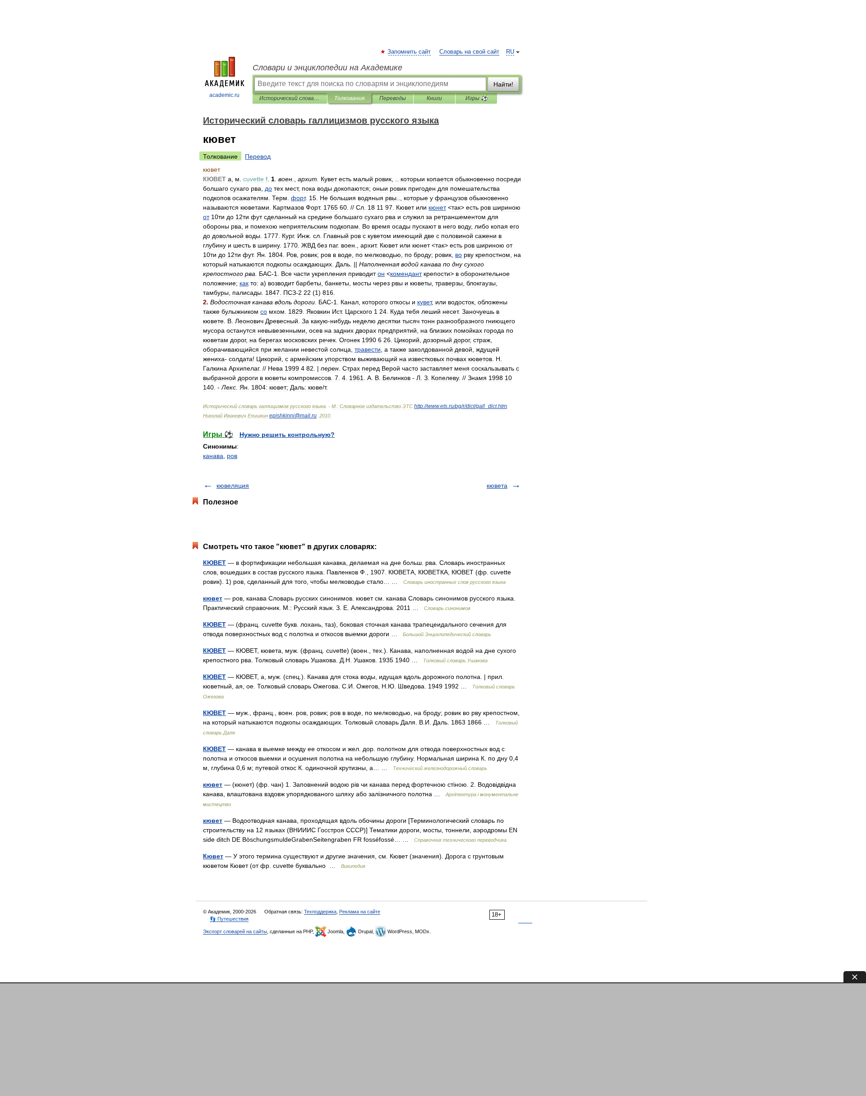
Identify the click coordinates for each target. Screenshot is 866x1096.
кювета (497, 485)
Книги (434, 98)
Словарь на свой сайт (469, 52)
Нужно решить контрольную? (287, 434)
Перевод (258, 156)
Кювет (213, 856)
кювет (212, 598)
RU (510, 52)
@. (293, 416)
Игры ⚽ (476, 98)
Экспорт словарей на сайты (235, 931)
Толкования (349, 98)
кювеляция (232, 485)
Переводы (392, 98)
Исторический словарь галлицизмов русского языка (289, 98)
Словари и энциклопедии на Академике (327, 67)
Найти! (503, 84)
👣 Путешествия (229, 919)
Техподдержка (320, 911)
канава (213, 455)
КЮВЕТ (214, 562)
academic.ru (224, 95)
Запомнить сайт (409, 52)
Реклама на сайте (359, 911)
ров (232, 455)
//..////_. (460, 406)
